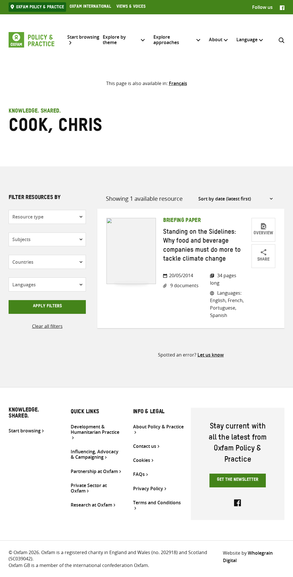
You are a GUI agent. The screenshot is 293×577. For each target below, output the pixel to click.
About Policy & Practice (158, 427)
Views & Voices (131, 7)
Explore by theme (114, 40)
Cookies (141, 460)
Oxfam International (90, 7)
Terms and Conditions (157, 503)
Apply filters (47, 307)
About (215, 39)
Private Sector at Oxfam (89, 488)
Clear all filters (47, 326)
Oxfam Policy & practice (40, 8)
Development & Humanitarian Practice (95, 429)
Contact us (144, 446)
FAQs (139, 474)
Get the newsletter (237, 480)
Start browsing (83, 37)
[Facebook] (282, 7)
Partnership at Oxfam (94, 471)
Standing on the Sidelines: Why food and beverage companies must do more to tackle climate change (202, 246)
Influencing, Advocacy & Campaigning (94, 454)
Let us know (210, 355)
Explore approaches (166, 40)
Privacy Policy (148, 488)
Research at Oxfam (91, 505)
